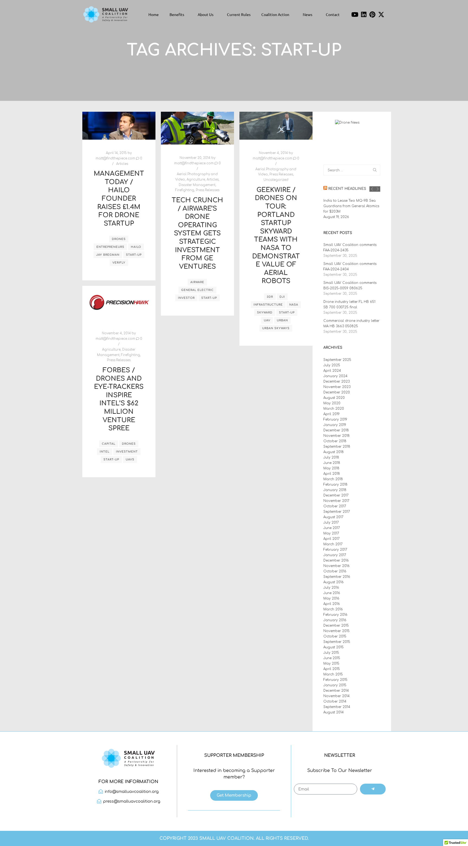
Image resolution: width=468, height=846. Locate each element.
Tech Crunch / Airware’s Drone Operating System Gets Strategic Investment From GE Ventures (197, 233)
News (307, 14)
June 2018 (331, 463)
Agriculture (196, 179)
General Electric (197, 290)
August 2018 (333, 452)
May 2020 (331, 403)
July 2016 (331, 587)
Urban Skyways (276, 328)
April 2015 (331, 669)
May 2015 (331, 663)
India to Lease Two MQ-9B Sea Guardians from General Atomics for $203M (351, 206)
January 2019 (334, 425)
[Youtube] (355, 14)
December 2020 (336, 392)
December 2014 (336, 691)
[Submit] (373, 789)
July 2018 (331, 457)
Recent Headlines (347, 189)
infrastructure (268, 304)
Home (153, 14)
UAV (267, 320)
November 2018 (336, 436)
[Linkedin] (364, 14)
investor (186, 297)
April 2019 (331, 414)
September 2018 (336, 446)
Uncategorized (276, 180)
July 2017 (331, 522)
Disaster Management (197, 185)
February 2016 (335, 615)
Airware (197, 282)
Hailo (136, 246)
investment (127, 451)
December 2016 (336, 560)
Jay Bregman (107, 254)
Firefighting (184, 190)
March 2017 (333, 544)
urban (282, 320)
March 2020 (333, 409)
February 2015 (335, 680)
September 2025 (337, 360)
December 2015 (336, 625)
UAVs (130, 459)
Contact (333, 14)
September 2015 (336, 642)
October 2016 (334, 571)
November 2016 (336, 566)
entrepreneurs (110, 246)
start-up (134, 254)
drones (119, 239)
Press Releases (207, 190)
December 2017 (336, 495)
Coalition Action (275, 14)
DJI (282, 296)
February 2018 (335, 484)
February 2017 (335, 550)
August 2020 (334, 398)
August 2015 (333, 647)
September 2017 (336, 512)
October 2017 (334, 506)
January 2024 (335, 376)
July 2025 (331, 365)
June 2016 (331, 593)
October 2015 (334, 636)
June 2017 (331, 528)
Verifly (118, 262)
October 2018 (334, 441)
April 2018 (331, 474)
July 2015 (331, 653)
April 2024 (332, 371)
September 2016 (336, 577)
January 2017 (334, 555)
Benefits (177, 14)
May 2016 (331, 598)
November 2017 (336, 501)
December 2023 (336, 381)
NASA (293, 304)
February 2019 (335, 419)
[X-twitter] (381, 14)
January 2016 (334, 620)
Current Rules (239, 14)
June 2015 (331, 658)
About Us (205, 14)
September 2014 (336, 707)
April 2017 (331, 539)
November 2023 (336, 387)
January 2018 (334, 490)
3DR (270, 296)
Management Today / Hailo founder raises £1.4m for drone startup (119, 198)
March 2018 (333, 479)
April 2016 (331, 604)
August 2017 (333, 517)
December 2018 (336, 430)
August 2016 (333, 582)
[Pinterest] (372, 14)
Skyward (264, 312)
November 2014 (336, 696)
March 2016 (333, 609)
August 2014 (333, 712)
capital (108, 443)
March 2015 (333, 674)
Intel (104, 451)
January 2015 (334, 685)
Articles (122, 164)
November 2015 (336, 631)
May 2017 (331, 533)
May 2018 (331, 468)
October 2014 (334, 701)
